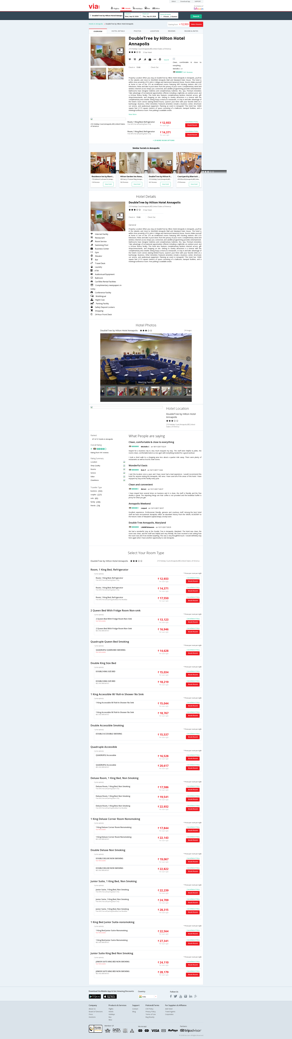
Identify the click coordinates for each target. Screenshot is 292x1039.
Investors (92, 1017)
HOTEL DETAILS (118, 31)
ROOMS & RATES (191, 31)
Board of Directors (96, 1011)
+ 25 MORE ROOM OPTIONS (163, 140)
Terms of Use (151, 1014)
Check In (128, 14)
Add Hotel (168, 1009)
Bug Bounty (150, 1017)
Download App (185, 1)
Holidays (112, 1014)
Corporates (169, 1014)
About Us (92, 1009)
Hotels (111, 1011)
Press (91, 1014)
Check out (145, 14)
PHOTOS (137, 31)
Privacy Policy (151, 1011)
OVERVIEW (98, 31)
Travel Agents (170, 1011)
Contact (135, 1009)
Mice (110, 1020)
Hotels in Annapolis (96, 24)
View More (133, 114)
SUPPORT (198, 1)
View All (166, 60)
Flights (111, 1009)
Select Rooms (196, 24)
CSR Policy (149, 1009)
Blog (134, 1011)
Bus (110, 1017)
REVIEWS (171, 31)
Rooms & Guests (165, 14)
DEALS (174, 1)
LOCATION (154, 31)
